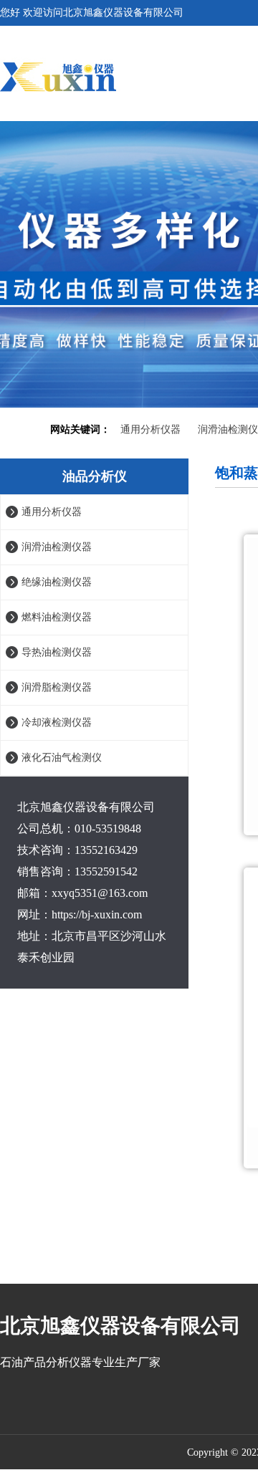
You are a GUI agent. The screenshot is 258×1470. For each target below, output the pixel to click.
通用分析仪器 (150, 429)
